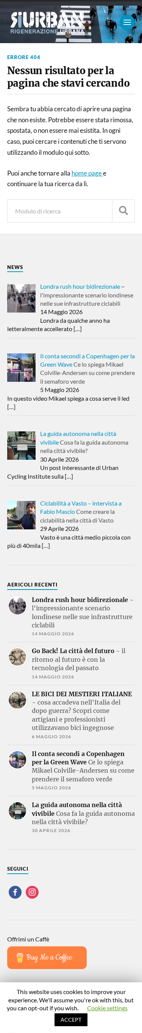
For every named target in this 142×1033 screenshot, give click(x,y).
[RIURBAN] (71, 22)
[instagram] (32, 891)
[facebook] (15, 891)
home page (87, 173)
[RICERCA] (123, 210)
